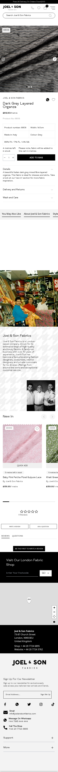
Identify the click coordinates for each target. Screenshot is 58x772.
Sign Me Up (45, 695)
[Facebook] (5, 704)
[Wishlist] (38, 7)
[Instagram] (41, 704)
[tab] (14, 526)
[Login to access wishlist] (53, 99)
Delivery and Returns (14, 190)
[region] (29, 604)
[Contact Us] (32, 7)
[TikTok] (53, 704)
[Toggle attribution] (54, 622)
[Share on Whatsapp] (48, 99)
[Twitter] (29, 704)
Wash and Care (10, 198)
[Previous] (44, 417)
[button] (29, 600)
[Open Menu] (52, 7)
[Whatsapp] (17, 704)
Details (6, 169)
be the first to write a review (29, 548)
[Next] (52, 417)
